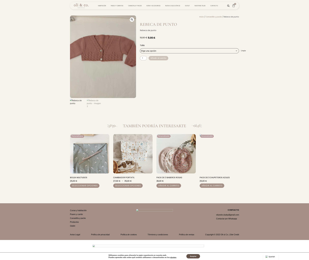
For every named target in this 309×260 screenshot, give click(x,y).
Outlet (187, 6)
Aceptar (193, 256)
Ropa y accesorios (153, 6)
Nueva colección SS (172, 6)
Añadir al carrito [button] (168, 185)
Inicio (201, 17)
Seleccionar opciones (85, 185)
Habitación (102, 6)
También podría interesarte (154, 125)
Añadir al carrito (158, 58)
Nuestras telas (200, 6)
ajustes (173, 257)
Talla (142, 45)
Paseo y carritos (117, 6)
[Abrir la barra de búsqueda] (228, 6)
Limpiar (243, 51)
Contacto (214, 6)
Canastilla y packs (135, 6)
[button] (132, 19)
